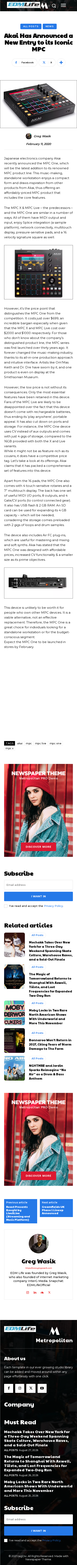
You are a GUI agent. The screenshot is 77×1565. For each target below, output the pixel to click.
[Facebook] (8, 1388)
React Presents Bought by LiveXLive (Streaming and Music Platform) (18, 1213)
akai (20, 743)
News (50, 26)
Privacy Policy (53, 905)
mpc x (10, 748)
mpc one (56, 743)
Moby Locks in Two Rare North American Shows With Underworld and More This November (48, 1016)
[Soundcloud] (42, 1291)
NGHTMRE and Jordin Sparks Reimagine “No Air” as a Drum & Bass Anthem (47, 1071)
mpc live (40, 743)
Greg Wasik (42, 136)
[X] (49, 1291)
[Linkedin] (34, 1291)
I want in (38, 896)
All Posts (31, 26)
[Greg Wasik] (29, 136)
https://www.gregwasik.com (38, 1268)
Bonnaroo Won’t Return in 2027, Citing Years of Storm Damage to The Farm (50, 1044)
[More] (61, 62)
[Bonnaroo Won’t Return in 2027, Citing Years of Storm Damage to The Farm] (14, 1040)
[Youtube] (42, 1388)
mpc (29, 743)
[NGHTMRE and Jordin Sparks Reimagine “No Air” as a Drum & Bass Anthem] (14, 1068)
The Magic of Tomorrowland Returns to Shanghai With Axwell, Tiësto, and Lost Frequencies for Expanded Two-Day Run (50, 985)
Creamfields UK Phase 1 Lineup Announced (53, 1210)
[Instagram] (27, 1291)
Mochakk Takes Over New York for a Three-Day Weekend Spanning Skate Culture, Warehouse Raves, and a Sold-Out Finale (50, 950)
